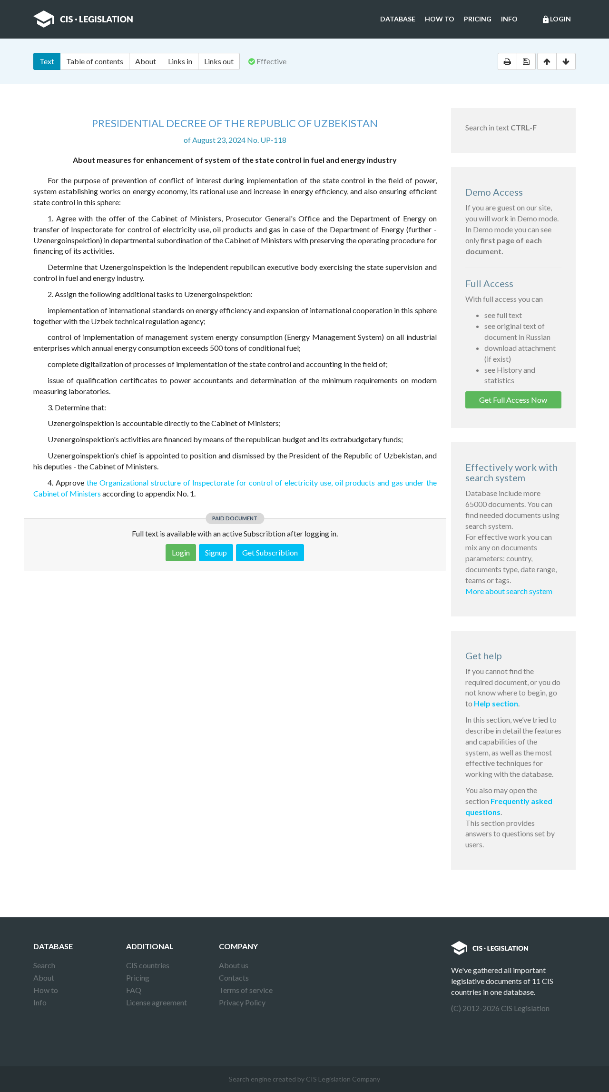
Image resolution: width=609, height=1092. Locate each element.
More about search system (508, 591)
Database (397, 19)
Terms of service (246, 989)
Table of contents (94, 61)
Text (46, 61)
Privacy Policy (242, 1002)
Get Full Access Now (513, 399)
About (145, 61)
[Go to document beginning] (547, 61)
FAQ (133, 989)
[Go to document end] (566, 61)
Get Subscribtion (270, 552)
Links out (219, 61)
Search (44, 965)
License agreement (156, 1002)
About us (233, 965)
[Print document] (507, 61)
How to (439, 19)
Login (556, 19)
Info (509, 19)
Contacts (234, 977)
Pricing (477, 19)
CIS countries (147, 965)
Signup (216, 552)
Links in (180, 61)
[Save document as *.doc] (526, 61)
